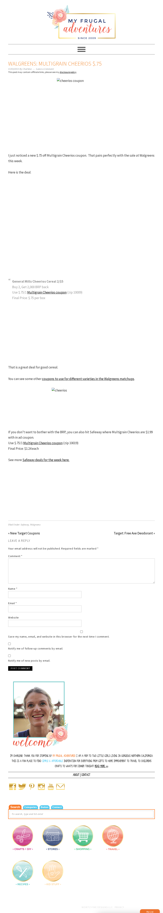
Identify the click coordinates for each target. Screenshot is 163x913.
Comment (15, 556)
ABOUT (76, 775)
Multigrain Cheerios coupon (47, 292)
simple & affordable (52, 761)
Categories (30, 807)
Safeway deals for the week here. (45, 460)
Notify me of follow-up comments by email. (35, 648)
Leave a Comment (45, 69)
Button (44, 807)
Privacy (119, 907)
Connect (57, 807)
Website (13, 617)
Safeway (25, 524)
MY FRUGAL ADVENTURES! (64, 756)
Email (12, 603)
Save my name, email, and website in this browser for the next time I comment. (59, 636)
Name (12, 588)
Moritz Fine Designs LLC (97, 907)
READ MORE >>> (101, 766)
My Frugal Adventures (81, 20)
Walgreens (35, 524)
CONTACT (86, 775)
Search (15, 807)
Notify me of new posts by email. (29, 660)
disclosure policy (68, 72)
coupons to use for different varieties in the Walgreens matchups (88, 379)
